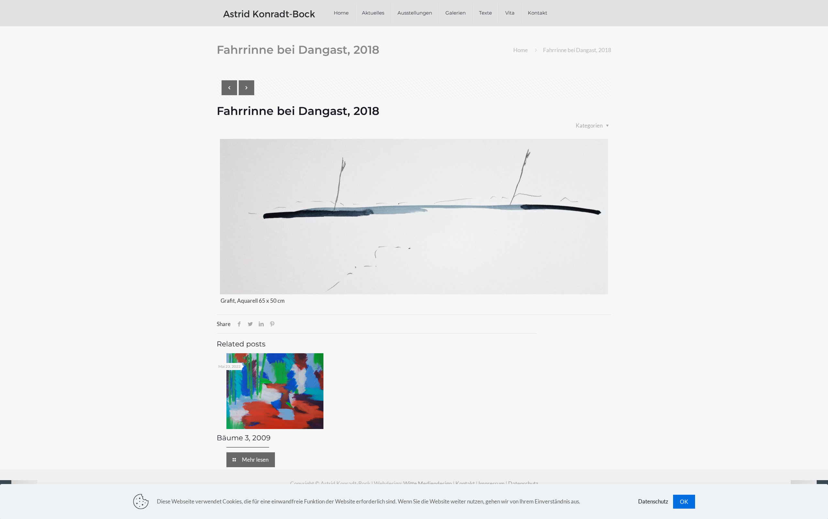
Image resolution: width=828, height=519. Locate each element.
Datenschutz (523, 483)
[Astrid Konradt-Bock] (269, 13)
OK (684, 501)
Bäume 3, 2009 (243, 438)
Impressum (491, 483)
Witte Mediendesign (427, 483)
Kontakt (465, 483)
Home (520, 50)
